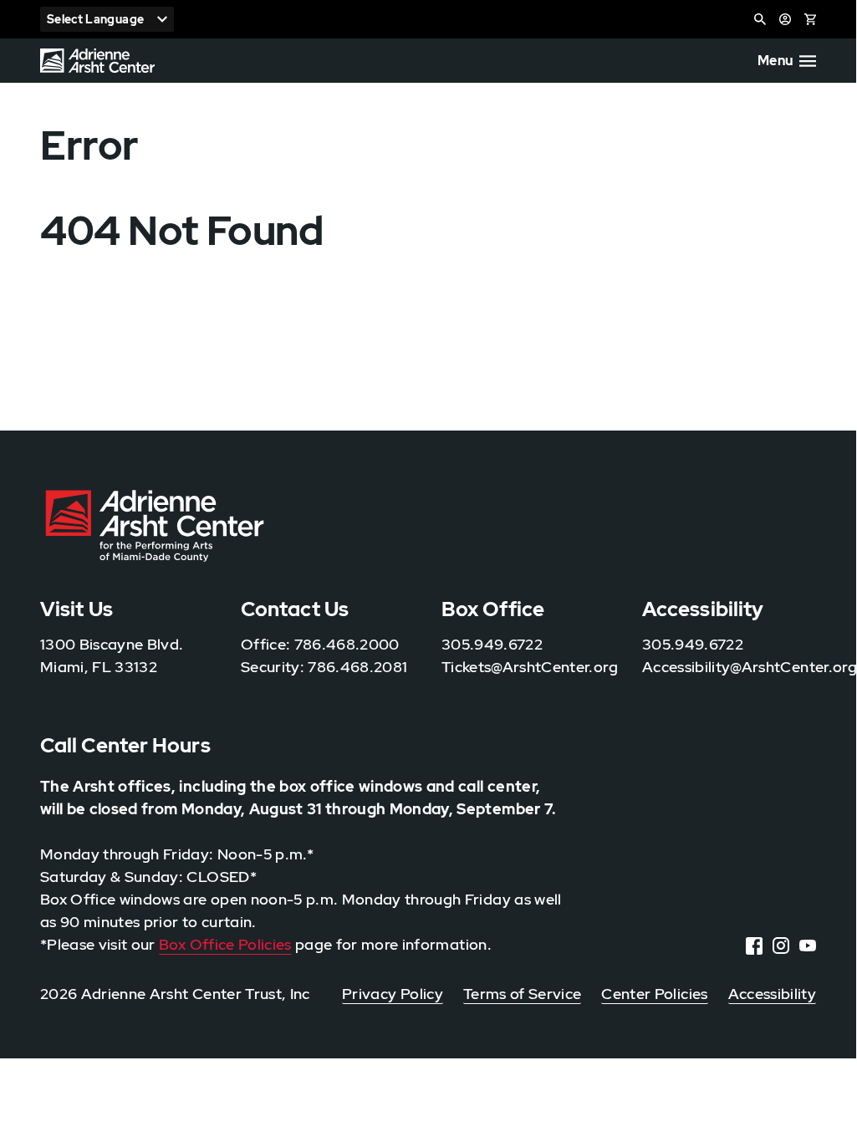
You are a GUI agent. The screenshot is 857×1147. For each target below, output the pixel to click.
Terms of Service (522, 993)
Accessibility (772, 993)
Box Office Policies (225, 944)
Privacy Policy (392, 993)
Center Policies (654, 993)
